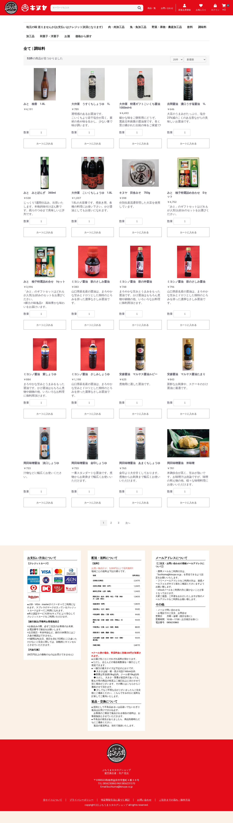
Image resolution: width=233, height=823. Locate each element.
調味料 (202, 27)
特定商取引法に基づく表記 (115, 799)
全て (27, 48)
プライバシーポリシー (81, 799)
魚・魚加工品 (138, 27)
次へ (127, 523)
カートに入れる (44, 143)
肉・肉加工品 (116, 27)
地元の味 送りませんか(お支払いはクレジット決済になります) (64, 27)
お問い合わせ (144, 799)
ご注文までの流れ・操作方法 (174, 799)
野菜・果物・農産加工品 (167, 27)
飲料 (190, 27)
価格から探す (83, 36)
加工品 (30, 36)
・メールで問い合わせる (168, 610)
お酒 (67, 36)
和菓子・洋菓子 (49, 36)
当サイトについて (52, 799)
